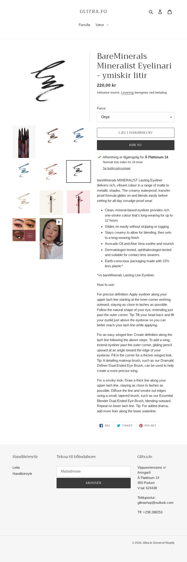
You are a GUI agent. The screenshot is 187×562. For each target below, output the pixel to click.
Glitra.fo (93, 11)
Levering (127, 92)
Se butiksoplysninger (116, 168)
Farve (101, 108)
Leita (16, 467)
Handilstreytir (22, 474)
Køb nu (135, 145)
